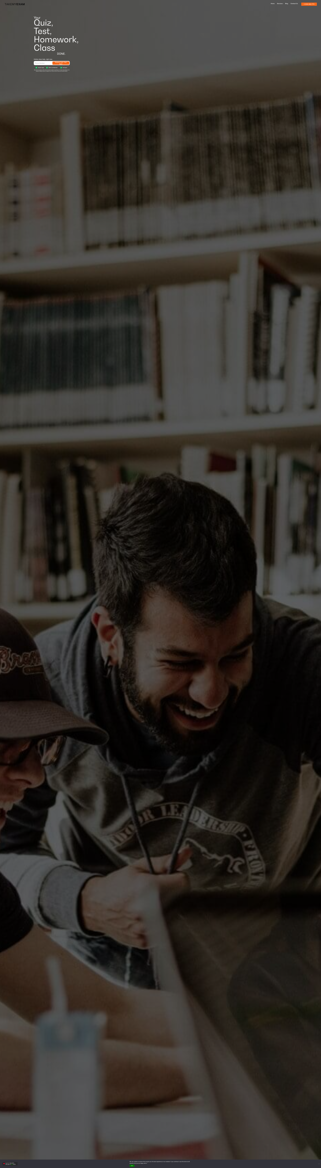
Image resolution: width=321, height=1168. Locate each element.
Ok (132, 1165)
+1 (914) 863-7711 (309, 4)
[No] (319, 1164)
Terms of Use (54, 71)
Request (61, 63)
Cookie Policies (64, 71)
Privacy (58, 71)
